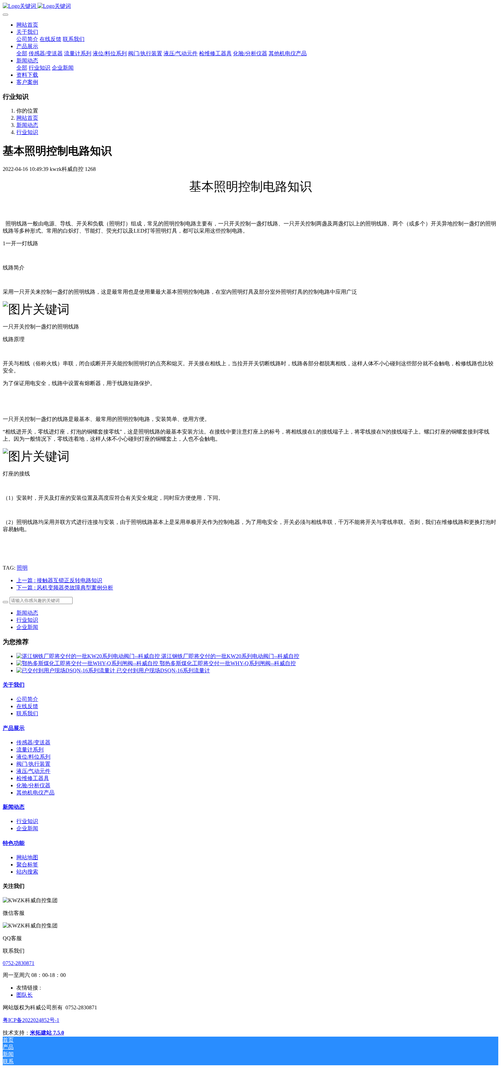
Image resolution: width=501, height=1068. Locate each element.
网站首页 (27, 25)
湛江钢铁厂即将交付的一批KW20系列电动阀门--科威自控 (230, 656)
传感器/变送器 (33, 742)
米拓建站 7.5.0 (47, 1033)
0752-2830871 (18, 963)
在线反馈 (27, 706)
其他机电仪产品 (35, 792)
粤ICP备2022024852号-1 (31, 1020)
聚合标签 (27, 864)
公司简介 (27, 699)
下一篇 (64, 587)
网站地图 (27, 857)
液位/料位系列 (33, 757)
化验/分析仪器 (33, 785)
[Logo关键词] (250, 6)
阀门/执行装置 (33, 764)
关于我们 (14, 685)
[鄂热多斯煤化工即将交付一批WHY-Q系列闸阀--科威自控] (88, 663)
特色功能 (14, 843)
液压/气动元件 (33, 771)
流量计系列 (30, 749)
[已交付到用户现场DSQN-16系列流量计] (66, 670)
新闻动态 (27, 125)
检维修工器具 (32, 778)
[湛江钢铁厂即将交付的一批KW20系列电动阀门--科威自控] (88, 656)
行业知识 (27, 132)
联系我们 (27, 713)
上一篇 (59, 580)
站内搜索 (27, 872)
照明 (22, 568)
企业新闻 (27, 627)
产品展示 (14, 728)
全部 (21, 53)
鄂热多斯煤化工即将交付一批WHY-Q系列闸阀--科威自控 (228, 663)
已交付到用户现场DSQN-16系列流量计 (163, 670)
